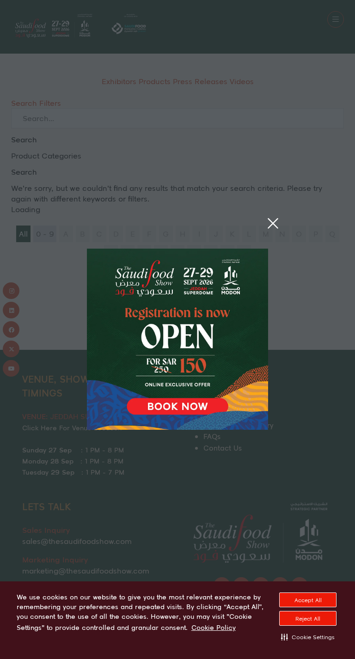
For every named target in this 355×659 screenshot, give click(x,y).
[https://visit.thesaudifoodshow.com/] (177, 427)
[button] (308, 636)
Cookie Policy (213, 627)
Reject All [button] (307, 618)
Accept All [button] (308, 600)
